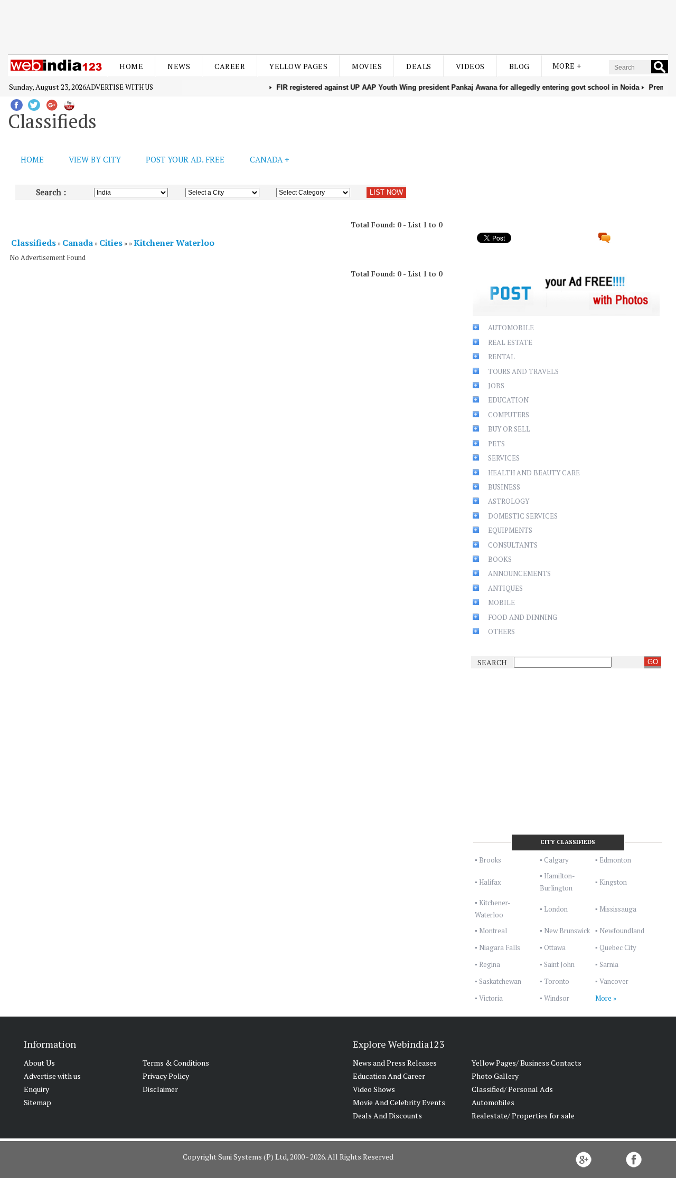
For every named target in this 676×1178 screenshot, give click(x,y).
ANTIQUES (505, 588)
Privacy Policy (166, 1076)
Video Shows (374, 1089)
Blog (519, 66)
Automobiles (493, 1102)
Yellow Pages (298, 66)
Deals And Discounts (387, 1115)
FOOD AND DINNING (522, 617)
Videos (470, 66)
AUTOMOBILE (511, 327)
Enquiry (36, 1089)
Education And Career (389, 1076)
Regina (489, 964)
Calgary (556, 860)
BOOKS (500, 559)
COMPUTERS (508, 414)
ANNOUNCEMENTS (519, 573)
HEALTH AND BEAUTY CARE (534, 472)
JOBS (496, 385)
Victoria (491, 998)
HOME (32, 159)
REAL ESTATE (510, 342)
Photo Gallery (495, 1076)
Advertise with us (119, 87)
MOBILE (501, 602)
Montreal (493, 930)
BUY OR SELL (509, 429)
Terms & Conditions (176, 1063)
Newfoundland (621, 930)
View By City (95, 159)
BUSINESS (504, 487)
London (556, 909)
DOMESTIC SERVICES (523, 516)
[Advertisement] (338, 25)
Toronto (556, 981)
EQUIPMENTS (510, 530)
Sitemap (37, 1102)
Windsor (556, 998)
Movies (367, 66)
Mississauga (617, 909)
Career (229, 66)
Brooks (490, 860)
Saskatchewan (500, 981)
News (178, 66)
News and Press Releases (395, 1063)
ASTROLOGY (508, 501)
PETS (496, 443)
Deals (418, 66)
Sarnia (608, 964)
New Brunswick (567, 930)
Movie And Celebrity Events (399, 1102)
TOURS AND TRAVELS (523, 371)
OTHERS (501, 631)
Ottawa (555, 947)
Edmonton (615, 860)
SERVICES (504, 458)
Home (131, 66)
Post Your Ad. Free (185, 159)
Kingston (613, 882)
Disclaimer (160, 1089)
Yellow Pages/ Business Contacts (526, 1063)
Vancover (613, 981)
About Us (39, 1063)
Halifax (490, 882)
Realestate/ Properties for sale (523, 1115)
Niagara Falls (499, 947)
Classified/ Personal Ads (512, 1089)
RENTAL (501, 356)
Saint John (559, 964)
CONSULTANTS (513, 545)
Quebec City (617, 947)
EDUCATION (508, 400)
